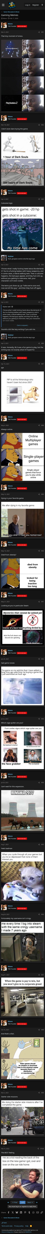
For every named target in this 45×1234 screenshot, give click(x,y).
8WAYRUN (28, 1232)
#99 (42, 1093)
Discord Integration (8, 1232)
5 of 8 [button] (22, 1202)
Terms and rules (7, 1226)
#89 (42, 494)
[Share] (39, 32)
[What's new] (42, 5)
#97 (42, 975)
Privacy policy (19, 1226)
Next (29, 1202)
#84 (42, 265)
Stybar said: (7, 307)
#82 (42, 125)
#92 (42, 659)
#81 (42, 32)
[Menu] (3, 5)
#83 (42, 199)
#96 (42, 914)
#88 (42, 425)
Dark (5, 1223)
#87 (42, 364)
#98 (42, 1030)
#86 (42, 343)
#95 (42, 844)
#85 (42, 302)
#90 (42, 551)
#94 (42, 783)
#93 (42, 719)
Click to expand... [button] (22, 325)
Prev (15, 1202)
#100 (42, 1149)
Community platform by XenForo (20, 1230)
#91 (42, 602)
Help (26, 1226)
